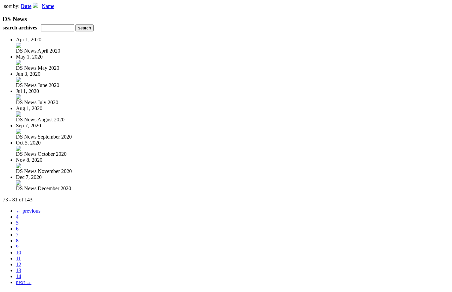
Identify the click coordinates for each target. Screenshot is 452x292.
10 (18, 252)
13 (18, 270)
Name (48, 6)
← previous (28, 211)
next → (23, 282)
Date (26, 6)
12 (18, 264)
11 (18, 258)
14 (18, 276)
